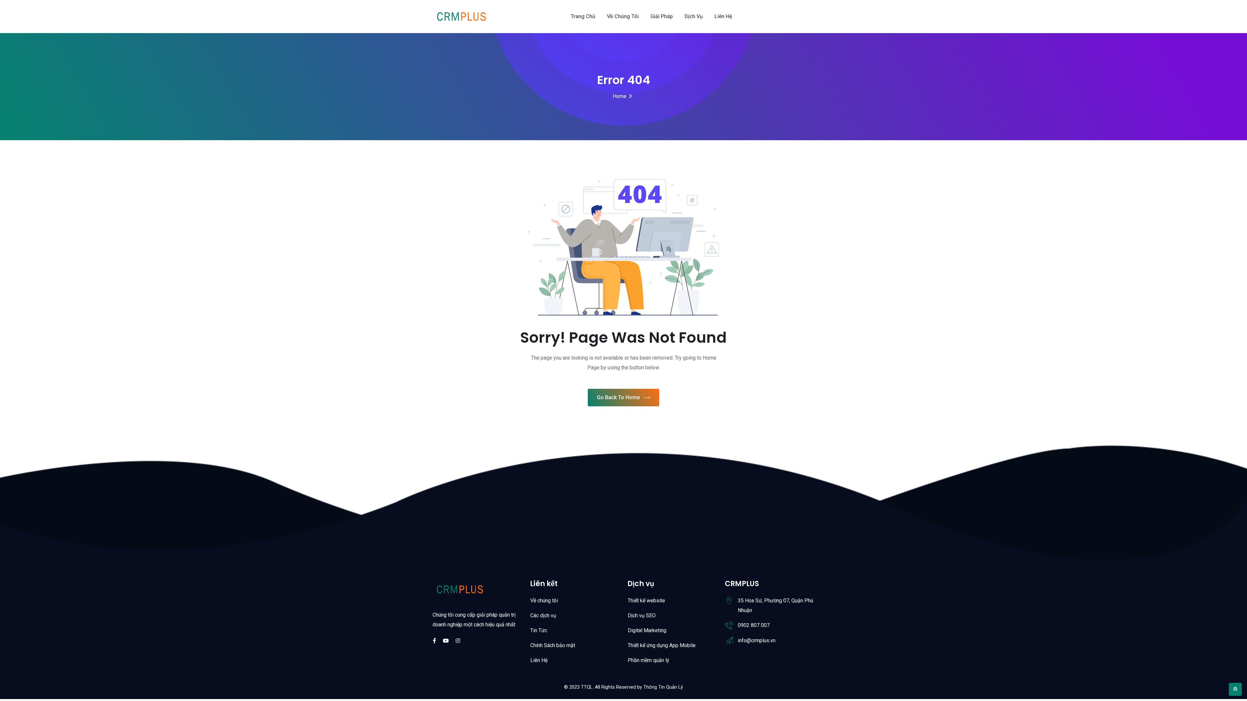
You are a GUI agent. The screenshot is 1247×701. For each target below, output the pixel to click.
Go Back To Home (618, 397)
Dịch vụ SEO (642, 615)
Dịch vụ (694, 16)
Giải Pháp (661, 16)
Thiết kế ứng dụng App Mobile (662, 645)
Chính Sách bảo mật (552, 645)
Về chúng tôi (623, 16)
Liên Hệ (539, 660)
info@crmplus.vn (756, 640)
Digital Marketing (647, 630)
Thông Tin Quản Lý (663, 687)
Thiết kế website (646, 600)
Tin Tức (538, 630)
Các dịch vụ (543, 615)
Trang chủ (583, 16)
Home (619, 96)
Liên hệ (723, 16)
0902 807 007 (754, 625)
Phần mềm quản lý (648, 660)
